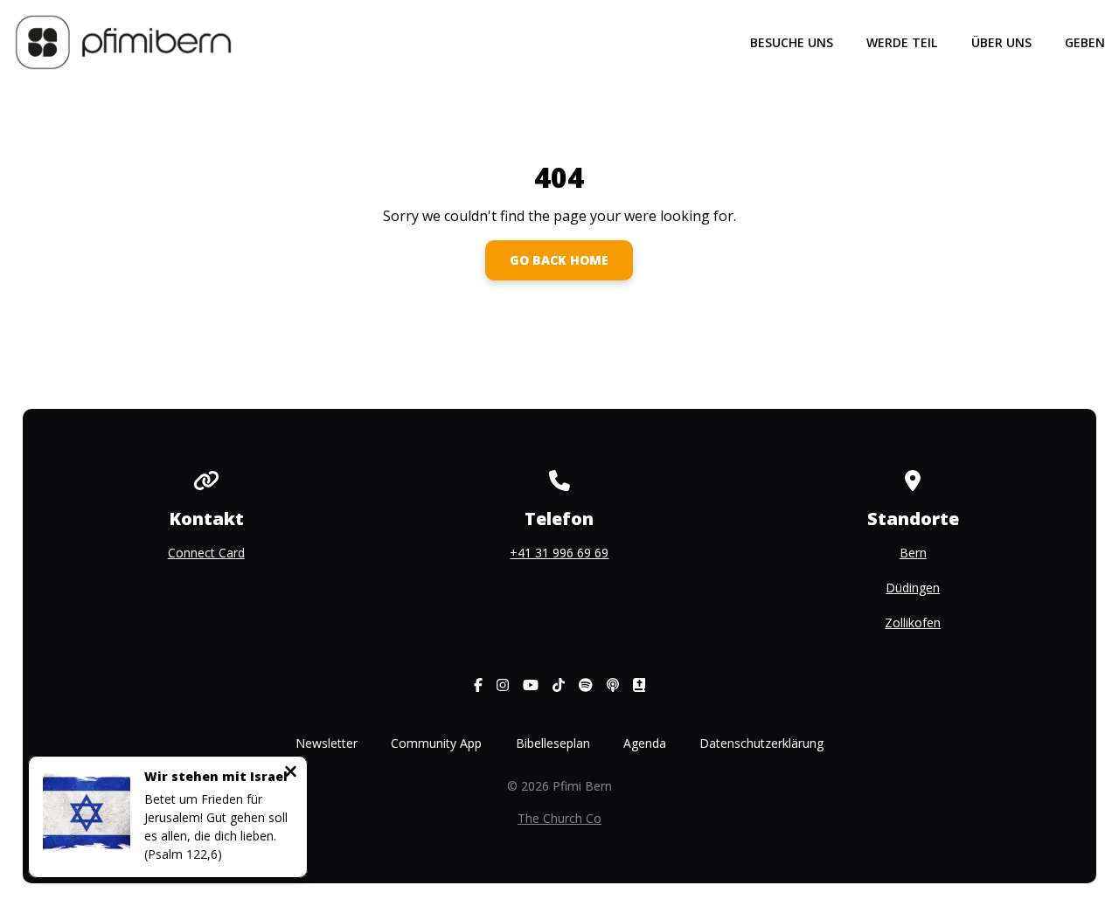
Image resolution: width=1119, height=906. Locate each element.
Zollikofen (913, 622)
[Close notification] (290, 773)
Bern (913, 552)
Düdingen (913, 587)
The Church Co (559, 818)
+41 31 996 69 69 (559, 552)
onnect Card (210, 552)
